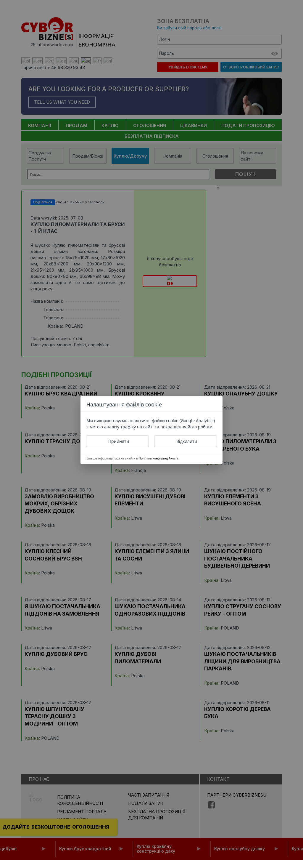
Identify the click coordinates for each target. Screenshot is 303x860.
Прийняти (118, 441)
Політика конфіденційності (158, 458)
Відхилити (186, 441)
